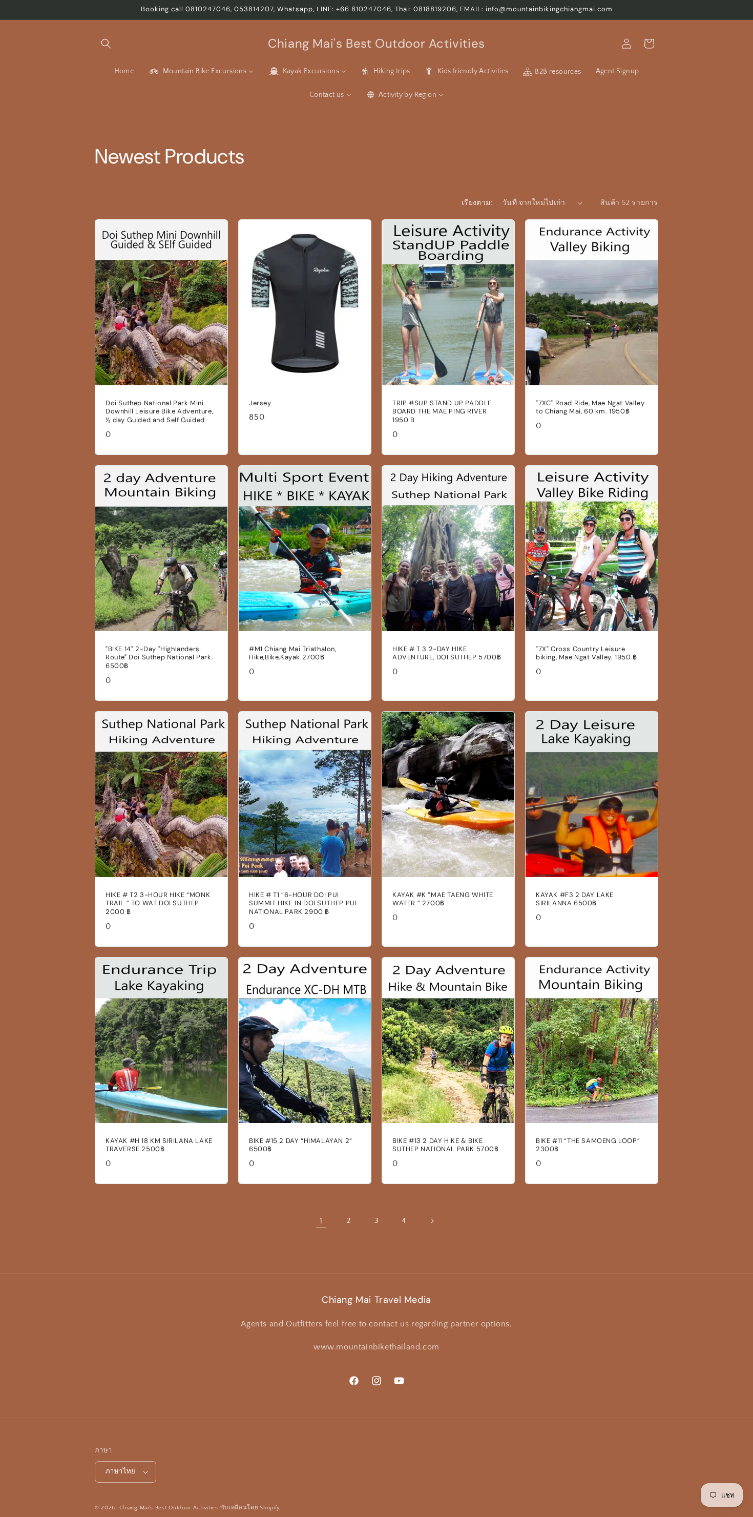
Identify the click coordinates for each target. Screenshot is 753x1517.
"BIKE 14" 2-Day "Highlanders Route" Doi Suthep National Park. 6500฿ (159, 657)
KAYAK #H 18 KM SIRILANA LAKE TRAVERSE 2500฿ (159, 1145)
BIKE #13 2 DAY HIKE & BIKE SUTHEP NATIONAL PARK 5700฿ (445, 1145)
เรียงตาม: (477, 203)
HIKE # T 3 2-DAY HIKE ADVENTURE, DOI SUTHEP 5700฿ (446, 653)
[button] (106, 43)
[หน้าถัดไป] (432, 1221)
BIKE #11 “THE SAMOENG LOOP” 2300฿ (588, 1145)
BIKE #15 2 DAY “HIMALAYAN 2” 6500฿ (300, 1145)
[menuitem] (124, 71)
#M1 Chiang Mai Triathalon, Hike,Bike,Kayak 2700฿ (293, 653)
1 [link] (321, 1220)
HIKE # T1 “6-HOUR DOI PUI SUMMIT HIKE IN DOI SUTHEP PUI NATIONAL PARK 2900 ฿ (303, 904)
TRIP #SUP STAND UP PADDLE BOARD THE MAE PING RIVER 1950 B (442, 411)
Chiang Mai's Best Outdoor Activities (168, 1508)
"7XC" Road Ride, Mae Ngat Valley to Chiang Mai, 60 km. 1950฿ (590, 407)
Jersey (260, 403)
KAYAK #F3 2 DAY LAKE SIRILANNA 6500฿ (575, 899)
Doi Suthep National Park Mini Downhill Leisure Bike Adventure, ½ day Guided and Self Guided (159, 411)
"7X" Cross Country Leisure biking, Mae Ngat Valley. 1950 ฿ (586, 653)
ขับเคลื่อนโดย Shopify (250, 1508)
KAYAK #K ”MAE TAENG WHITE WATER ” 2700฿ (442, 899)
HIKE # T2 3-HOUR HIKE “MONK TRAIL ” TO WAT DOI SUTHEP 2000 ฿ (158, 904)
